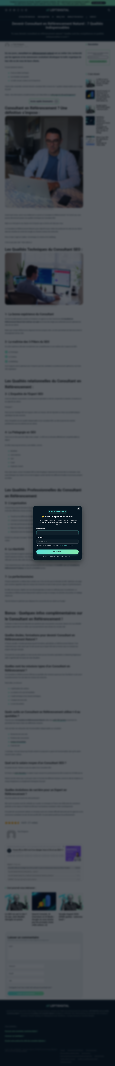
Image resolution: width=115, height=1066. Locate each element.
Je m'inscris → (57, 552)
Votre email (39, 537)
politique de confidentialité (65, 545)
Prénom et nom (40, 528)
